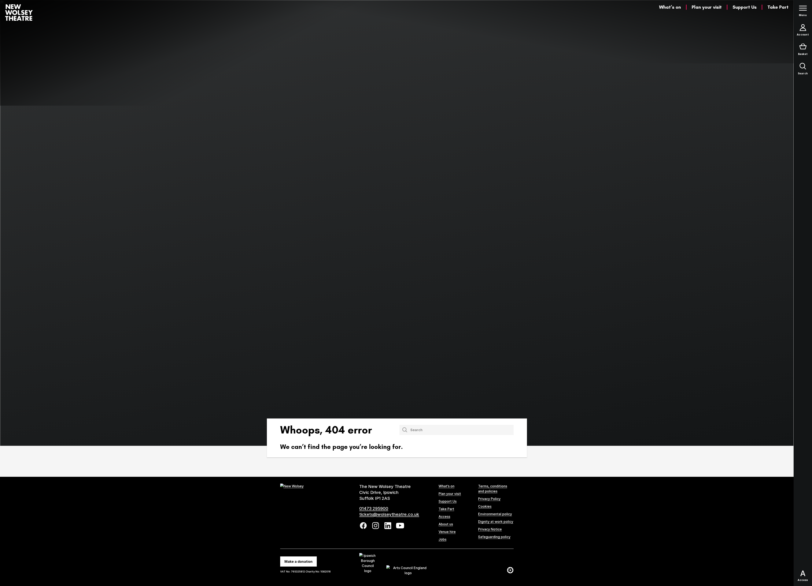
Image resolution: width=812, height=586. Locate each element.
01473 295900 (373, 508)
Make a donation (298, 561)
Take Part (778, 7)
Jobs (442, 539)
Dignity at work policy (495, 521)
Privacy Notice (490, 529)
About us (446, 524)
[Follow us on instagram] (376, 526)
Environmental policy (495, 514)
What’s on (670, 7)
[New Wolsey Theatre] (19, 12)
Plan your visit (707, 7)
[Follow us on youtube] (400, 526)
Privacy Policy (489, 499)
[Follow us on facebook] (363, 526)
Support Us (744, 7)
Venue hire (447, 532)
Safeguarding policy (494, 537)
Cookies (484, 506)
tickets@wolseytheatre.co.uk (389, 514)
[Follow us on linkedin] (388, 526)
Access (444, 516)
